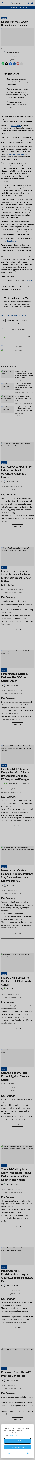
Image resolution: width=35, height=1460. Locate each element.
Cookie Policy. (13, 1435)
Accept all (17, 1441)
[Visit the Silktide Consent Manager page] (28, 1453)
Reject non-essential (17, 1447)
